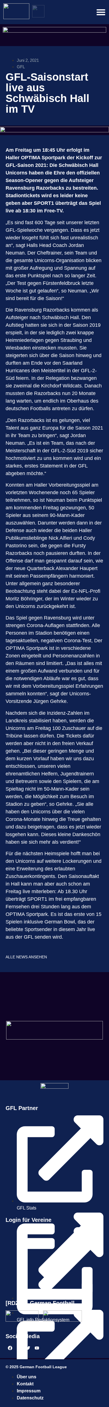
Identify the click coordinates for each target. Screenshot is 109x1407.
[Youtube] (36, 1348)
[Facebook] (10, 1348)
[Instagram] (19, 1348)
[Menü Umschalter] (101, 12)
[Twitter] (27, 1348)
